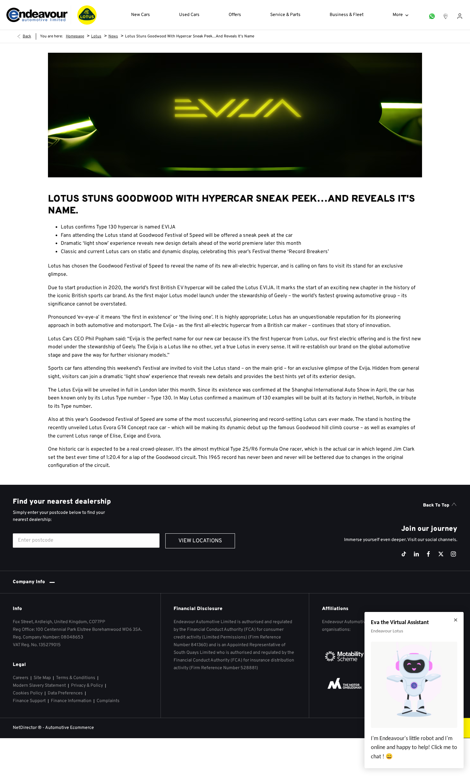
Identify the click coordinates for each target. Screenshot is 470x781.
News (113, 36)
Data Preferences (65, 693)
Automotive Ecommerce (69, 728)
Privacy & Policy (87, 685)
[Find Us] (446, 15)
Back (27, 36)
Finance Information (71, 701)
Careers (20, 678)
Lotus (96, 36)
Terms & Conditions (75, 678)
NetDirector (25, 728)
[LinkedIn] (416, 554)
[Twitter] (441, 554)
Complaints (108, 701)
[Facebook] (428, 554)
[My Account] (460, 15)
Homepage (75, 36)
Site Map (42, 678)
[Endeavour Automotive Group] (36, 15)
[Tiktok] (404, 554)
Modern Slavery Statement (39, 685)
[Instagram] (453, 554)
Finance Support (29, 701)
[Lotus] (87, 15)
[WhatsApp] (432, 15)
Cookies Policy (28, 693)
